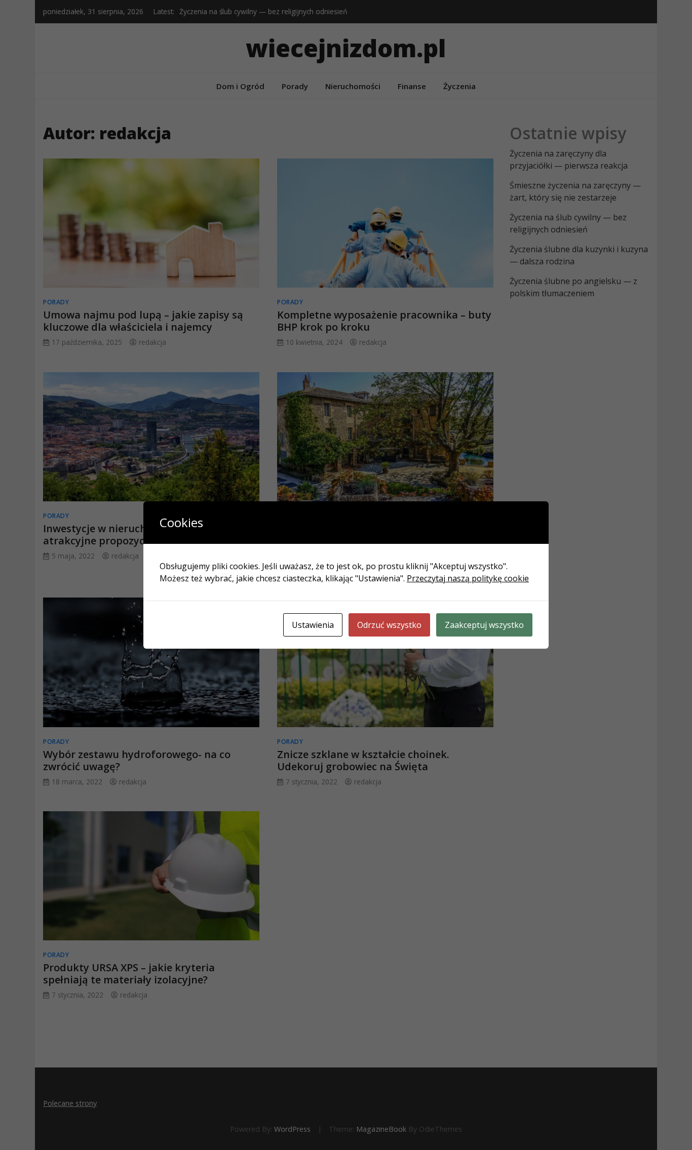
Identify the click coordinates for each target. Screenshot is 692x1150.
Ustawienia (313, 624)
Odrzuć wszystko (389, 624)
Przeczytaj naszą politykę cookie (468, 578)
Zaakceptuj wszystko (484, 624)
